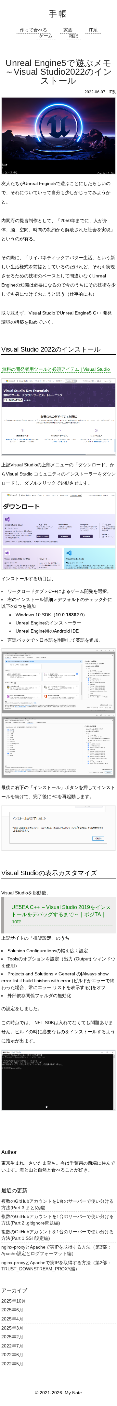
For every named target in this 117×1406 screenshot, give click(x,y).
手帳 (58, 13)
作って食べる (33, 30)
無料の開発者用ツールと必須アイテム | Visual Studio (56, 369)
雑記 (73, 35)
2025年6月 (12, 1309)
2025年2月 (12, 1336)
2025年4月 (12, 1318)
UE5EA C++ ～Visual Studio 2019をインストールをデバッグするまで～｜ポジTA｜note (61, 914)
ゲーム (46, 35)
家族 (67, 30)
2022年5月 (12, 1363)
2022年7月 (12, 1345)
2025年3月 (12, 1328)
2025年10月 (13, 1301)
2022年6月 (12, 1354)
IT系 (93, 30)
